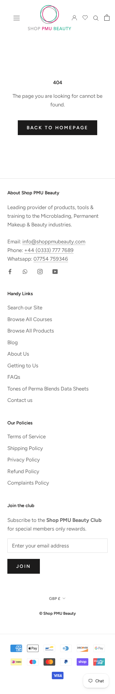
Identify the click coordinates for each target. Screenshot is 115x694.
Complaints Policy (28, 483)
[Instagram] (40, 270)
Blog (12, 342)
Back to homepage (57, 127)
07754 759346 (50, 259)
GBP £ (54, 598)
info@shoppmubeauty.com (53, 241)
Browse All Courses (29, 319)
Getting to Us (22, 365)
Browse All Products (30, 331)
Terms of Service (26, 436)
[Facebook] (10, 270)
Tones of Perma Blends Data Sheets (48, 389)
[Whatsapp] (25, 270)
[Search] (96, 17)
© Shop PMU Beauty (57, 613)
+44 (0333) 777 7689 (49, 250)
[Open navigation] (16, 17)
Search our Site (24, 307)
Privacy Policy (23, 459)
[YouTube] (55, 270)
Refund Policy (23, 471)
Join (23, 566)
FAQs (13, 377)
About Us (18, 354)
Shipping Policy (25, 448)
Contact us (20, 400)
